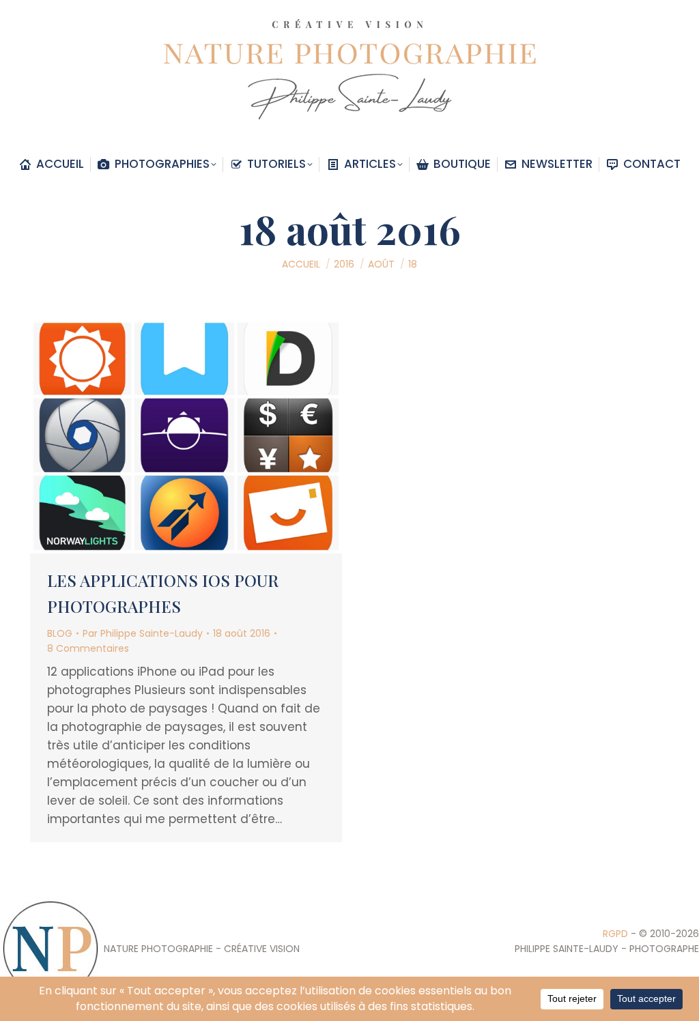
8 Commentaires (88, 648)
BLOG (59, 633)
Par (143, 633)
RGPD (615, 933)
